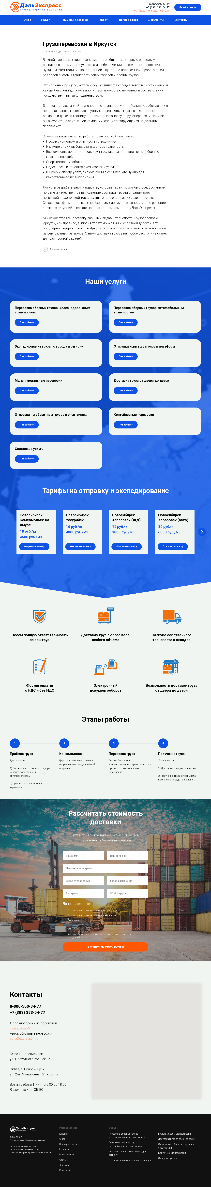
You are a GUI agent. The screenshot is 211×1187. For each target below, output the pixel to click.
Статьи (63, 1159)
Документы (156, 19)
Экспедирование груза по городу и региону (49, 346)
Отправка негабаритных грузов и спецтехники (51, 415)
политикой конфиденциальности (103, 928)
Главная (63, 1133)
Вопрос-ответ (128, 19)
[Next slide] (202, 532)
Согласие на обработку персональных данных (30, 1152)
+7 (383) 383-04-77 (157, 7)
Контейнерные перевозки (134, 415)
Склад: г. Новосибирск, (27, 1069)
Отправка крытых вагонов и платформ (144, 346)
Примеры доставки (74, 19)
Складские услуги (29, 449)
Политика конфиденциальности (24, 1146)
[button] (187, 7)
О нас (27, 19)
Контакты (180, 19)
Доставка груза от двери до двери (141, 380)
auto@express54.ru (24, 1038)
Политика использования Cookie (24, 1149)
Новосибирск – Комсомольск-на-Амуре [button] (35, 520)
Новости (103, 19)
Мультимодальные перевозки (38, 380)
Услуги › (46, 19)
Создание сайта (17, 1140)
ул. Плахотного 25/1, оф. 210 (151, 10)
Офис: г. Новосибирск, (27, 1054)
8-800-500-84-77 (159, 4)
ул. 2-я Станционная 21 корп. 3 (34, 1074)
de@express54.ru (22, 1028)
